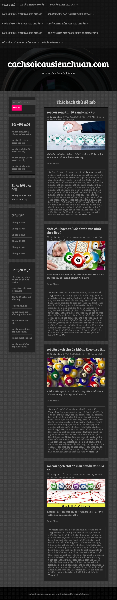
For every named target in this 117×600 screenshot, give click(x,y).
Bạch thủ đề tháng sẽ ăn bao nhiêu (65, 547)
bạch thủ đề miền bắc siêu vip (68, 189)
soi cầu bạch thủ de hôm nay (68, 446)
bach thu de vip (68, 179)
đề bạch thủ (90, 317)
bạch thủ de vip (92, 300)
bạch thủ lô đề (55, 197)
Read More (53, 163)
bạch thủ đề (82, 179)
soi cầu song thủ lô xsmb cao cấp (71, 112)
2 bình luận (79, 451)
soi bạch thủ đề (70, 325)
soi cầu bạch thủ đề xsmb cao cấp (21, 150)
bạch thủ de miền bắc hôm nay (68, 300)
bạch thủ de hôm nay (83, 295)
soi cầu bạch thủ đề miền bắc (72, 569)
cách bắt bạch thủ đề (58, 199)
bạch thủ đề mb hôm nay (60, 539)
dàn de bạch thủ (90, 207)
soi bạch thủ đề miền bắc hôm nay (68, 444)
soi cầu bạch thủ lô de (63, 332)
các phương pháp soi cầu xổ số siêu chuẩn (73, 33)
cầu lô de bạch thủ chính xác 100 (69, 315)
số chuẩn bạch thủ (75, 209)
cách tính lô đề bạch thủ (64, 204)
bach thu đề (54, 302)
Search (16, 108)
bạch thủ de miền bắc (65, 297)
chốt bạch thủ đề (73, 207)
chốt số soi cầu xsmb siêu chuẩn (21, 23)
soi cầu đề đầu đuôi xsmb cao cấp (21, 167)
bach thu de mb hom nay (69, 174)
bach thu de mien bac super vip (74, 177)
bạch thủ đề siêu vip (85, 310)
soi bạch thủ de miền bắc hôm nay (71, 441)
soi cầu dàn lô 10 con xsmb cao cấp (22, 158)
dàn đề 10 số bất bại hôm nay (19, 42)
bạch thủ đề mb (60, 184)
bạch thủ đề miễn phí (67, 192)
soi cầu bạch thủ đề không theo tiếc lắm (76, 349)
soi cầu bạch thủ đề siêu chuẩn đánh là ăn (75, 468)
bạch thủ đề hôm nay (71, 302)
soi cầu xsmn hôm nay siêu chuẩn (22, 14)
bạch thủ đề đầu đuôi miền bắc (70, 182)
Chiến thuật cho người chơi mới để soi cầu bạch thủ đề (75, 433)
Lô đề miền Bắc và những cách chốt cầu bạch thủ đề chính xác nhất (75, 320)
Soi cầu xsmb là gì (84, 332)
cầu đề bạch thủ (84, 549)
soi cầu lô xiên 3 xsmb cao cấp (20, 141)
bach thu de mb (76, 414)
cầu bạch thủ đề (84, 204)
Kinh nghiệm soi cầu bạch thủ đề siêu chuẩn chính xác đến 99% (76, 556)
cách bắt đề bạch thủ (79, 199)
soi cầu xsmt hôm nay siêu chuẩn (66, 23)
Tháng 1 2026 (18, 253)
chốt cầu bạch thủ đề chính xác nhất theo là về (74, 231)
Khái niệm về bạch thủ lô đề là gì (65, 554)
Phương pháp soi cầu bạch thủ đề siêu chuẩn (74, 558)
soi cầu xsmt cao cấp (62, 4)
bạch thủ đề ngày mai (64, 194)
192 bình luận (71, 214)
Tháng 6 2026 (18, 222)
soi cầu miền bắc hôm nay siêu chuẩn (69, 14)
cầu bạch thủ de (67, 312)
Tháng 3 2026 (18, 240)
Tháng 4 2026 (18, 234)
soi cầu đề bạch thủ (67, 212)
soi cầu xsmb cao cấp (32, 4)
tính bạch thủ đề (56, 214)
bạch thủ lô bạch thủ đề (87, 194)
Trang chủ (8, 4)
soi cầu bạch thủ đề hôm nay (62, 330)
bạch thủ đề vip (91, 547)
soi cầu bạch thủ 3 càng (69, 327)
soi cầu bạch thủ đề (91, 327)
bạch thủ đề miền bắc (79, 184)
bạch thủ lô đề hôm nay (74, 197)
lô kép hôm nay (51, 42)
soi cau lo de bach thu (89, 212)
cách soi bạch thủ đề (71, 202)
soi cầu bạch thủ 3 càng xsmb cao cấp (21, 132)
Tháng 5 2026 (18, 228)
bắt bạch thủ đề (94, 197)
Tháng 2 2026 (18, 247)
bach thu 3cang (64, 295)
